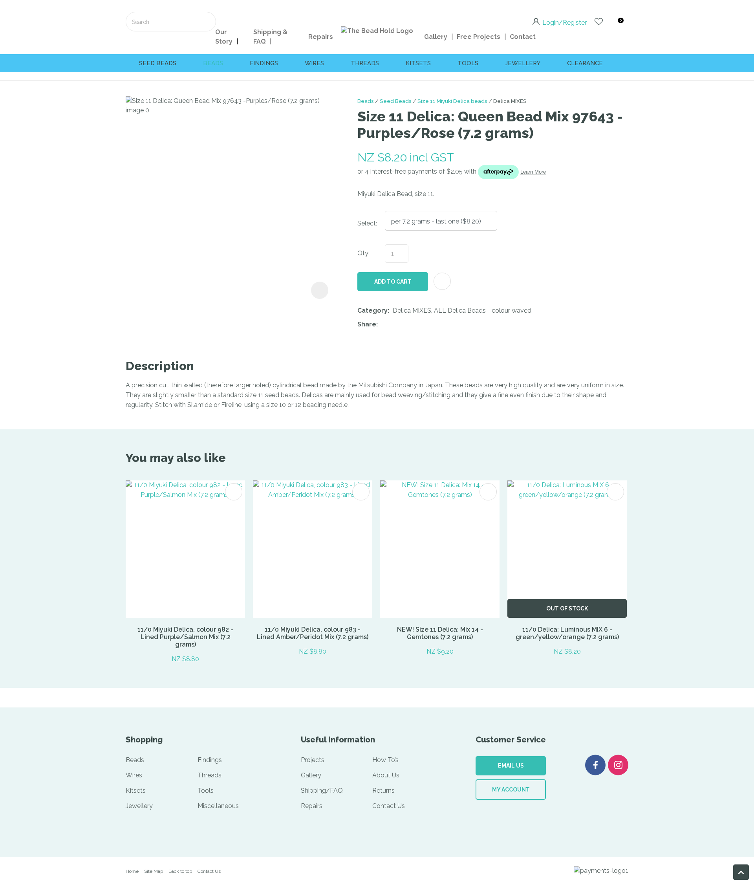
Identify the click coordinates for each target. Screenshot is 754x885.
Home (132, 871)
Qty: (363, 253)
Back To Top (741, 872)
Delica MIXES (510, 101)
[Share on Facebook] (382, 324)
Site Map (153, 871)
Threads (365, 63)
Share (366, 324)
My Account (511, 789)
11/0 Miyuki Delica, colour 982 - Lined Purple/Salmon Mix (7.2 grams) (185, 637)
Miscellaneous (218, 806)
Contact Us (388, 806)
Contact (523, 36)
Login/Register (564, 22)
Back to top (180, 871)
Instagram (618, 765)
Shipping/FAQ (322, 790)
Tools (468, 63)
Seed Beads (396, 101)
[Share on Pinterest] (417, 324)
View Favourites (599, 21)
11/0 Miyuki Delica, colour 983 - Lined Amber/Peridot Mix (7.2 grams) (312, 633)
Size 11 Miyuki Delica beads (452, 101)
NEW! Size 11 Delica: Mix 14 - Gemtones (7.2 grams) (440, 633)
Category (372, 310)
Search (206, 21)
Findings (264, 63)
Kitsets (418, 63)
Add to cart (393, 282)
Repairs (320, 36)
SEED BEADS (157, 63)
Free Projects (478, 36)
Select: (367, 223)
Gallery (435, 36)
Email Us (511, 765)
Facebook (595, 765)
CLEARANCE (585, 63)
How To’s (385, 760)
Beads (213, 63)
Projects (312, 760)
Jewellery (522, 63)
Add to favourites (233, 491)
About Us (385, 775)
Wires (314, 63)
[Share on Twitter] (393, 325)
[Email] (405, 324)
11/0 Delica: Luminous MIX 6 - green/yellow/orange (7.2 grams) (567, 633)
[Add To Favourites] (442, 281)
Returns (383, 790)
